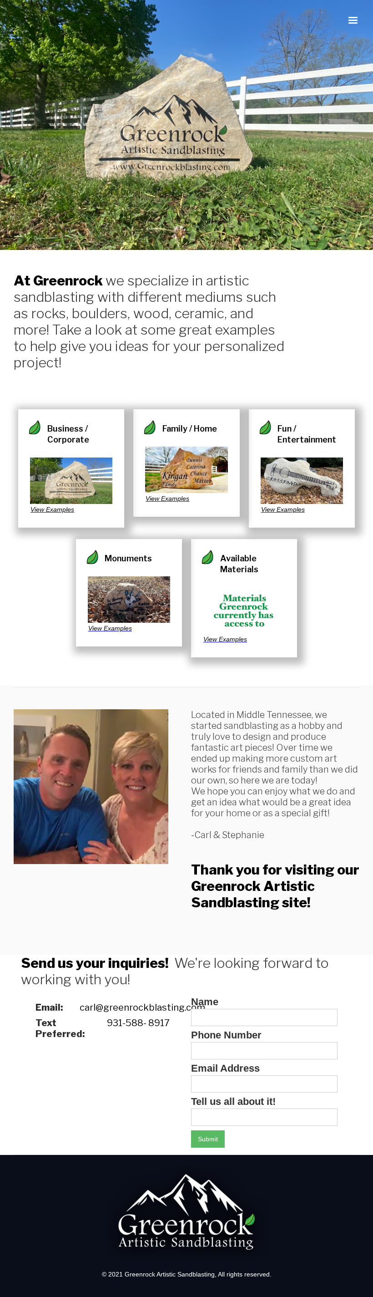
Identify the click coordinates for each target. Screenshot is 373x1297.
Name (204, 1002)
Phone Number (226, 1035)
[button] (353, 20)
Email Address (225, 1068)
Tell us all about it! (233, 1101)
